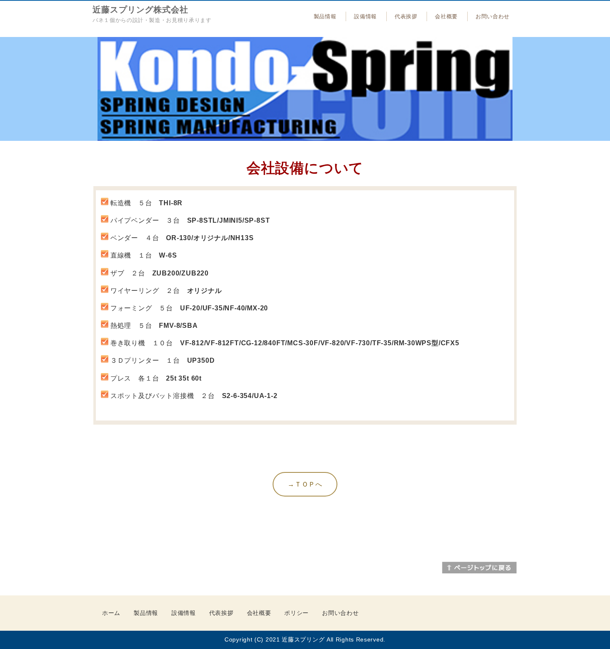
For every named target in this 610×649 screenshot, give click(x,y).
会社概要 (446, 16)
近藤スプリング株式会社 (140, 9)
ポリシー (296, 613)
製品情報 (325, 16)
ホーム (111, 613)
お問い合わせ (493, 16)
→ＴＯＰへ (305, 484)
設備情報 (365, 16)
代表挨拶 (406, 16)
